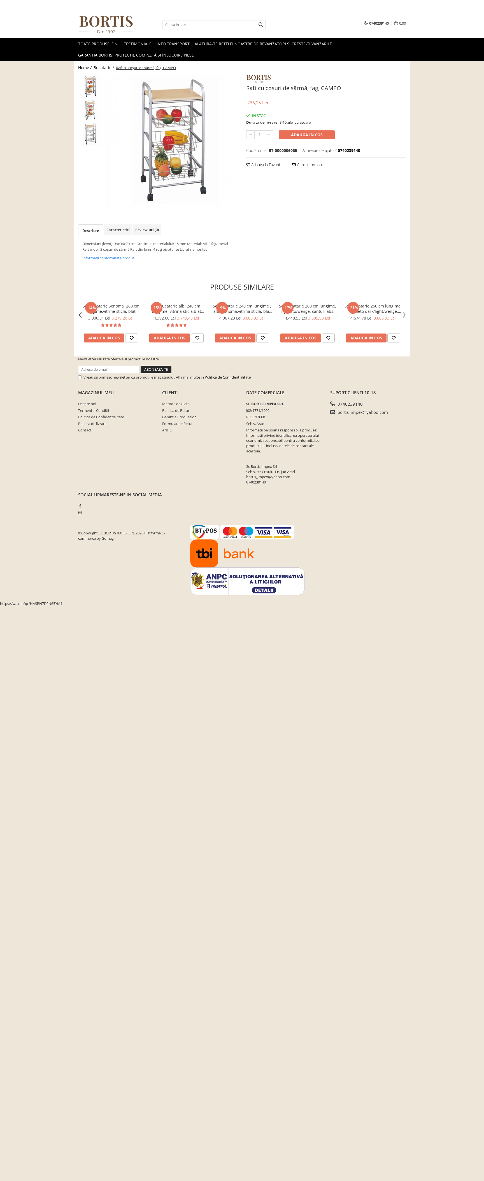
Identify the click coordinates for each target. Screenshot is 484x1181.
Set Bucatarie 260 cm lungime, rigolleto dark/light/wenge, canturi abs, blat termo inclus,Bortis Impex (373, 308)
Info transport (173, 43)
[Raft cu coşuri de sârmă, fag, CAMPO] (171, 141)
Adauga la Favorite (266, 164)
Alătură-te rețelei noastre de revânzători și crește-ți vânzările (263, 43)
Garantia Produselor (179, 416)
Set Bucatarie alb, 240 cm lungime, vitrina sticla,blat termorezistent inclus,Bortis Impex (176, 308)
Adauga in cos (307, 134)
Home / (85, 67)
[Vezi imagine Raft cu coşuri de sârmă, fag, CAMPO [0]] (90, 86)
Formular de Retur (177, 423)
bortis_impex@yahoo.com (362, 412)
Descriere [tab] (90, 230)
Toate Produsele (96, 43)
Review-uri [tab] (147, 229)
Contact (84, 430)
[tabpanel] (171, 141)
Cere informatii (309, 164)
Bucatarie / (104, 67)
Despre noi (87, 403)
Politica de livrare (92, 423)
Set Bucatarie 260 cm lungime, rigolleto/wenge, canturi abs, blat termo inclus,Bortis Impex (307, 308)
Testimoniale (138, 43)
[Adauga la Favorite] (131, 338)
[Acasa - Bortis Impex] (106, 24)
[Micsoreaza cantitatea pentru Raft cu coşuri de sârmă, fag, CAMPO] (250, 134)
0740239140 (349, 404)
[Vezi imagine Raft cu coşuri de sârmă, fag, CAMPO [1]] (90, 110)
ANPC (167, 430)
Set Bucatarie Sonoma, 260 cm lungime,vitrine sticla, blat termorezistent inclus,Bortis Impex (111, 308)
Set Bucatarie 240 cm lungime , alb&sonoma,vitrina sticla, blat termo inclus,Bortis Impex (242, 308)
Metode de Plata (176, 403)
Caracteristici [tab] (118, 229)
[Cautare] (261, 24)
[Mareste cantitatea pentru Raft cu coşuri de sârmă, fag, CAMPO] (269, 134)
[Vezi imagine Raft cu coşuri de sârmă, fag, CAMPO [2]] (90, 134)
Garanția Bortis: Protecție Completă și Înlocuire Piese (136, 55)
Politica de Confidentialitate (228, 377)
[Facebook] (80, 505)
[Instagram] (80, 512)
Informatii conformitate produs (108, 257)
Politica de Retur (175, 410)
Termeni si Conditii (93, 410)
